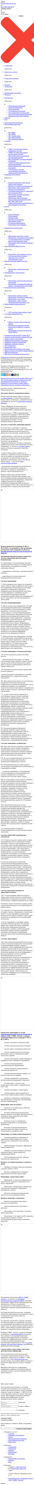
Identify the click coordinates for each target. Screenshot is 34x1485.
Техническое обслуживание (17, 225)
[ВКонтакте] (4, 375)
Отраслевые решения (11, 78)
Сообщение (21, 1410)
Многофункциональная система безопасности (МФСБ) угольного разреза (19, 327)
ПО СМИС (11, 132)
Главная (3, 357)
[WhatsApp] (18, 375)
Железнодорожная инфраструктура (16, 261)
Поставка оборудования (16, 219)
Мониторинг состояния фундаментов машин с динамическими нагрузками (20, 285)
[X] (12, 375)
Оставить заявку (6, 1418)
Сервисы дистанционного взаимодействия (18, 337)
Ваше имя (22, 1402)
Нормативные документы (13, 93)
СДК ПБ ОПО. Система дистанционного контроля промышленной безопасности (18, 171)
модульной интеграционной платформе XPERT (12, 1300)
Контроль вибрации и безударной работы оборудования (19, 183)
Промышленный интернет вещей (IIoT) (17, 335)
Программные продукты (12, 124)
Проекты (7, 85)
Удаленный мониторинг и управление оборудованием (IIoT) (20, 192)
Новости (7, 118)
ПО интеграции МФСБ (15, 139)
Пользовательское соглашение (18, 1478)
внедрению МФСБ (17, 1334)
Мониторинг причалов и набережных (20, 297)
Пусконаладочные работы (16, 223)
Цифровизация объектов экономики (16, 340)
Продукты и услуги (11, 72)
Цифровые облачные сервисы (14, 344)
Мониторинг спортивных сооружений (20, 238)
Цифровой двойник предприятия (15, 342)
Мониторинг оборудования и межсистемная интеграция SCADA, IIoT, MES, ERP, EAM (19, 199)
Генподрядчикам (13, 109)
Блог (6, 119)
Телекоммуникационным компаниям (20, 114)
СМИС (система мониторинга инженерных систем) (18, 150)
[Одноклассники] (7, 375)
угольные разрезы (6, 398)
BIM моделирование (11, 352)
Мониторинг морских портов (17, 295)
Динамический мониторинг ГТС (19, 302)
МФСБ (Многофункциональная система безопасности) (18, 156)
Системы (7, 141)
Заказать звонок (6, 8)
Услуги (7, 206)
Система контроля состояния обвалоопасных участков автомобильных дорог (17, 257)
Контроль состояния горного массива (20, 186)
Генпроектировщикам (15, 107)
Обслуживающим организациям (18, 113)
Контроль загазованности (16, 189)
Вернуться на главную (8, 1428)
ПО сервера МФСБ (14, 137)
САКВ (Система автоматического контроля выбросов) (19, 163)
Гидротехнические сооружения (15, 287)
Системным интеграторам (16, 111)
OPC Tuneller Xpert (14, 136)
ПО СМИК (11, 134)
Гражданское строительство (13, 228)
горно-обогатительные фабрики (12, 462)
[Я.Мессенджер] (2, 375)
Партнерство (9, 98)
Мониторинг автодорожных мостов (19, 254)
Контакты (8, 94)
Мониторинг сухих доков (16, 299)
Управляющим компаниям (16, 106)
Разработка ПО (13, 218)
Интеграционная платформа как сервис (17, 349)
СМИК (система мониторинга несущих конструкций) (18, 153)
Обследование (13, 216)
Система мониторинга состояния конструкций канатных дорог (19, 240)
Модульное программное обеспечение (17, 354)
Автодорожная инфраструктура (15, 246)
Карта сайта (12, 1442)
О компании (8, 65)
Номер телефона (24, 1406)
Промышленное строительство (14, 272)
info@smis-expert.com (9, 3)
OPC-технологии (10, 345)
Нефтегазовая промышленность (15, 304)
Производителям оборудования (18, 116)
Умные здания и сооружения (14, 339)
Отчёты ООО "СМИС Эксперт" (20, 1479)
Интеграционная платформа (14, 123)
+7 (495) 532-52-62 (8, 6)
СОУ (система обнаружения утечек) (19, 312)
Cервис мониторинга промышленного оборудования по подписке (20, 204)
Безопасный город (10, 347)
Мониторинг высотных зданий (18, 236)
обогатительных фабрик (15, 1344)
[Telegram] (10, 375)
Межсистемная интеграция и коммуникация (19, 351)
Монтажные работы (14, 221)
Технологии (8, 86)
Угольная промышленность (13, 314)
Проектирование (13, 214)
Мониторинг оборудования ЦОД (19, 188)
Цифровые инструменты (12, 174)
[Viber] (15, 375)
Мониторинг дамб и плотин (17, 301)
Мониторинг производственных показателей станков (18, 195)
